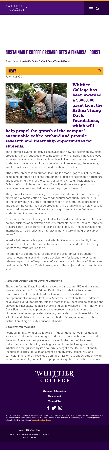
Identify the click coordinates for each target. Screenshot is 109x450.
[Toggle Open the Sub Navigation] (96, 8)
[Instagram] (60, 408)
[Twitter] (54, 408)
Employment (54, 396)
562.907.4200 (29, 437)
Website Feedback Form (41, 420)
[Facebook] (48, 408)
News (15, 61)
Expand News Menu (99, 70)
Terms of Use (54, 401)
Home (8, 61)
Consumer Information (54, 391)
